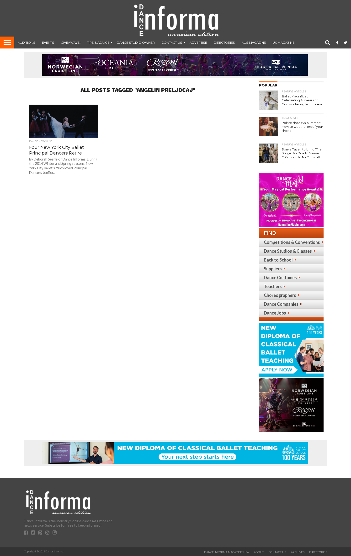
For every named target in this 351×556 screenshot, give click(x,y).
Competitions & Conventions (292, 242)
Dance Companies (281, 304)
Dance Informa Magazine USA (226, 552)
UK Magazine (283, 42)
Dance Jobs (275, 312)
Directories (224, 42)
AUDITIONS (26, 42)
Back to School (278, 259)
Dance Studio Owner (136, 42)
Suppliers (273, 268)
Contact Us (171, 42)
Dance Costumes (280, 277)
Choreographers (280, 295)
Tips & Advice (98, 42)
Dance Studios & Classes (288, 251)
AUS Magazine (254, 42)
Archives (297, 552)
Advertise (198, 42)
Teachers (273, 286)
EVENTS (48, 42)
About (259, 552)
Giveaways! (70, 42)
